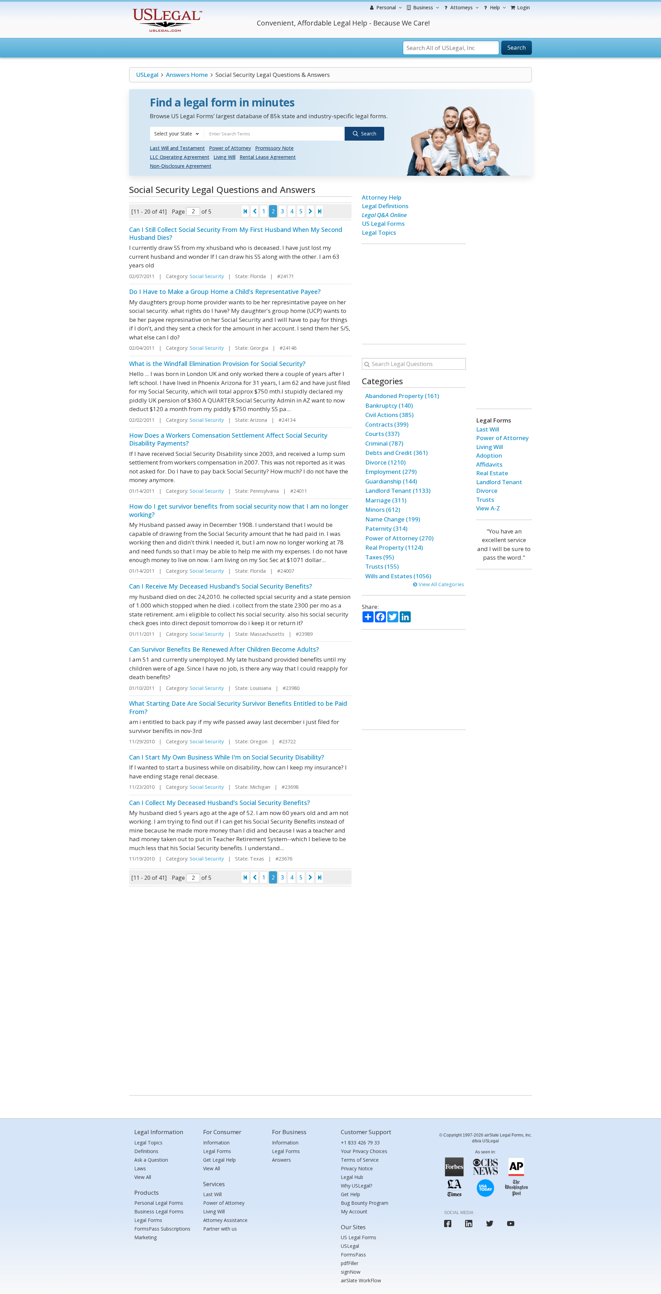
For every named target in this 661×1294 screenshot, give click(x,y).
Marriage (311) (385, 500)
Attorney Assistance (225, 1220)
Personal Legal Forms (158, 1203)
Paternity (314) (386, 528)
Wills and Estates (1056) (398, 576)
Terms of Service (360, 1160)
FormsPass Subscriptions (162, 1228)
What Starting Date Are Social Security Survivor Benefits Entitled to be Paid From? (238, 707)
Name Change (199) (392, 519)
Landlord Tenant (499, 482)
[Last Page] (319, 211)
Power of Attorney (230, 148)
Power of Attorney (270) (399, 538)
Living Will (224, 157)
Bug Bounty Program (364, 1203)
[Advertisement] (414, 294)
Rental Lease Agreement (268, 157)
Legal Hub (352, 1177)
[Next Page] (310, 211)
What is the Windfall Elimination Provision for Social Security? (217, 363)
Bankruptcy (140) (389, 405)
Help (494, 7)
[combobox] (177, 134)
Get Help (350, 1194)
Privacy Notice (357, 1168)
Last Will (487, 429)
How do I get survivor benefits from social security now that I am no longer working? (238, 510)
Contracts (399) (386, 424)
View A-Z (488, 508)
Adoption (489, 455)
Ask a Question (151, 1160)
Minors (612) (382, 509)
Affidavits (489, 464)
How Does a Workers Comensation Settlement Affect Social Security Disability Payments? (228, 439)
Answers (281, 1160)
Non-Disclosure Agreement (180, 166)
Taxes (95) (379, 557)
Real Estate (492, 473)
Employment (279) (391, 472)
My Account (354, 1211)
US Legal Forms (383, 223)
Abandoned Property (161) (402, 396)
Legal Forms (148, 1220)
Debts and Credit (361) (396, 453)
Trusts (485, 499)
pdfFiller (349, 1263)
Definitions (146, 1151)
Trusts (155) (382, 566)
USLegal (147, 75)
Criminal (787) (384, 443)
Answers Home (187, 75)
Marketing (145, 1237)
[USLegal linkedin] (468, 1223)
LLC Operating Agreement (179, 157)
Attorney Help (381, 197)
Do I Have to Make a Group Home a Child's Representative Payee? (225, 291)
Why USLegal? (356, 1185)
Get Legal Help (219, 1160)
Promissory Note (274, 148)
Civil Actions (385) (389, 415)
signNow (350, 1271)
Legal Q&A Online (384, 215)
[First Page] (245, 211)
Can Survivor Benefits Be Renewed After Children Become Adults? (224, 649)
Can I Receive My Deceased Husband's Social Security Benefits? (220, 586)
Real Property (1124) (394, 547)
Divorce (486, 491)
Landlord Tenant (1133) (397, 491)
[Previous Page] (254, 211)
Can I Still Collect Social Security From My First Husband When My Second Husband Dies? (235, 233)
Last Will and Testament (177, 148)
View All (142, 1177)
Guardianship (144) (391, 481)
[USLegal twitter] (489, 1223)
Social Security (207, 276)
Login (523, 7)
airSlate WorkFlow (361, 1280)
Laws (140, 1168)
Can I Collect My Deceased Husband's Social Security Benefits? (219, 802)
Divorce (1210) (385, 462)
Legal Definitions (385, 206)
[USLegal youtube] (510, 1223)
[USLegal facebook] (447, 1223)
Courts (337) (382, 434)
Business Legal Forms (158, 1211)
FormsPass (353, 1254)
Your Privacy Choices (364, 1151)
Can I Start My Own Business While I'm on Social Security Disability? (226, 757)
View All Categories (440, 584)
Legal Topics (379, 232)
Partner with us (220, 1228)
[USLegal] (166, 9)
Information (216, 1142)
